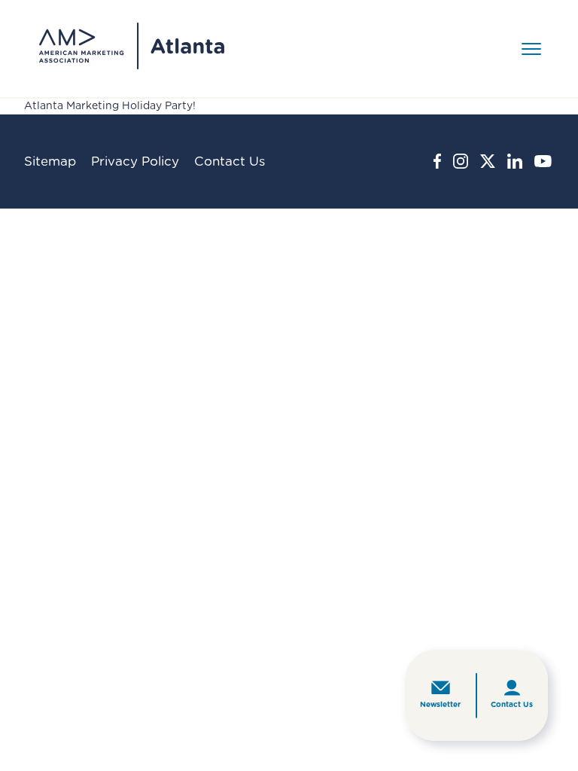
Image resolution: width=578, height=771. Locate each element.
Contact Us (512, 705)
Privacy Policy (135, 161)
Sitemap (50, 161)
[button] (531, 48)
